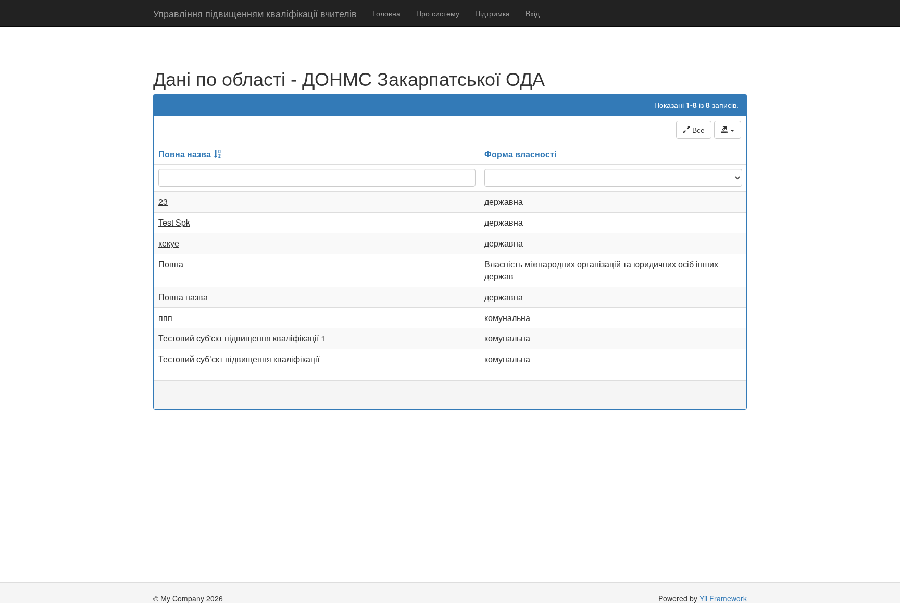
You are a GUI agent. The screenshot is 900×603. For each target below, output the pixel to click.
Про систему (437, 13)
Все (697, 130)
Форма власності (520, 154)
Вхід (533, 13)
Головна (386, 13)
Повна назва (184, 154)
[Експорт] (727, 130)
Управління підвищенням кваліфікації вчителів (255, 13)
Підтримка (492, 13)
